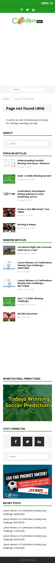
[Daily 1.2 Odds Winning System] (9, 181)
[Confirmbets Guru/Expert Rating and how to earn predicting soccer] (9, 197)
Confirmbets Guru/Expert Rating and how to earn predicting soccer (31, 194)
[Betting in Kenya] (9, 230)
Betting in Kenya (27, 224)
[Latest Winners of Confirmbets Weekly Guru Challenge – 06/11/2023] (9, 286)
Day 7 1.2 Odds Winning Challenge (30, 300)
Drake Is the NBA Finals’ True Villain (33, 210)
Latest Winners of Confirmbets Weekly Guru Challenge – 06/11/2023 (35, 283)
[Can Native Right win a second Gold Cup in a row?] (9, 253)
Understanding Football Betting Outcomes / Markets (34, 162)
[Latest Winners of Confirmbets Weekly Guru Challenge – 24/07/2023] (9, 268)
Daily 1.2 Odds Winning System (34, 175)
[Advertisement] (27, 55)
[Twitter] (27, 10)
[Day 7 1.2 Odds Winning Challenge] (9, 304)
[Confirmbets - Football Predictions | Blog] (27, 20)
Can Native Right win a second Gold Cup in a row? (34, 248)
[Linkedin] (33, 10)
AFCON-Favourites (27, 313)
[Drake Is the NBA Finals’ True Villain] (9, 215)
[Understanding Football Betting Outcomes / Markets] (9, 166)
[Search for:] (27, 89)
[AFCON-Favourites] (9, 319)
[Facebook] (21, 10)
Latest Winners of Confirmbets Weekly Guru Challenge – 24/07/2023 (35, 265)
